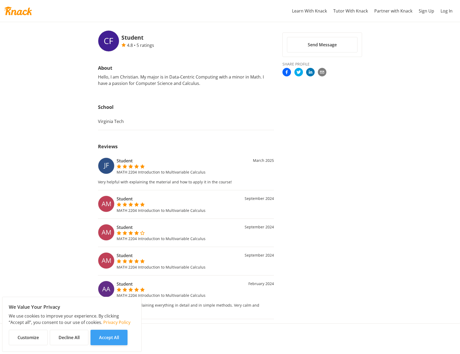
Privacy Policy (116, 322)
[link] (286, 72)
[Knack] (18, 11)
